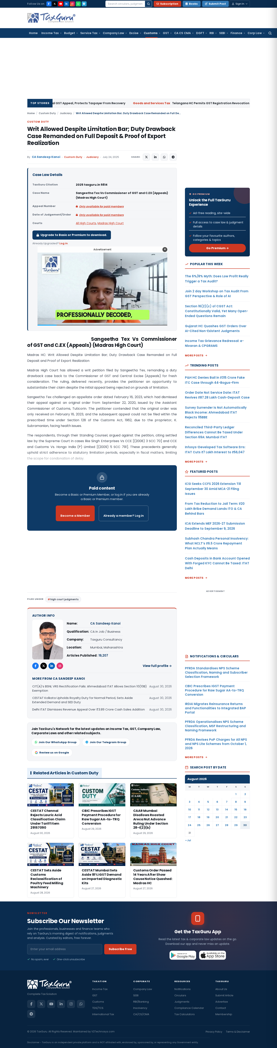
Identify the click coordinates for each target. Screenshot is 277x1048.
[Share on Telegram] (173, 157)
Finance (237, 33)
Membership (223, 1014)
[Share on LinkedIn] (155, 157)
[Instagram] (72, 3)
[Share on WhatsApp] (164, 157)
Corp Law (255, 33)
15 (235, 809)
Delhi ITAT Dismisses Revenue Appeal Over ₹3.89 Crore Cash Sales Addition (88, 709)
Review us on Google (54, 752)
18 (199, 817)
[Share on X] (146, 157)
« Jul (188, 840)
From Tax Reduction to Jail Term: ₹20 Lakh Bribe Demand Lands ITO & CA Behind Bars (215, 508)
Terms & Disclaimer (238, 1031)
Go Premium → (217, 248)
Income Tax (50, 33)
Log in (63, 243)
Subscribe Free (120, 949)
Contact (220, 1008)
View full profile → (157, 666)
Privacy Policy (214, 1031)
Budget (69, 33)
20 (217, 817)
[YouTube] (60, 3)
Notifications (182, 989)
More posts (194, 355)
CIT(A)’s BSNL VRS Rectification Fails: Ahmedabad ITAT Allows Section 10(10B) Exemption (89, 688)
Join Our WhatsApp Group (58, 742)
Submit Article (224, 995)
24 (189, 825)
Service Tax (89, 33)
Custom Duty (47, 113)
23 (245, 817)
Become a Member (75, 516)
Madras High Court (111, 223)
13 (217, 809)
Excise (133, 33)
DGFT (200, 33)
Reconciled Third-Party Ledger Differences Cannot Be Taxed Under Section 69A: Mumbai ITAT (214, 432)
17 (189, 817)
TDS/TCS (97, 1008)
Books (193, 3)
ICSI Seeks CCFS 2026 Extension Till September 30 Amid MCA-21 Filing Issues (213, 489)
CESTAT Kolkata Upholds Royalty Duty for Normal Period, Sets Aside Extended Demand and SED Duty (82, 700)
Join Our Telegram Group (108, 742)
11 (199, 809)
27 (217, 825)
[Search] (148, 4)
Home (33, 33)
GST (166, 33)
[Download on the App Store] (212, 955)
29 (236, 825)
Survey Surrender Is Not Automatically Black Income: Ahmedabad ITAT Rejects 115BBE (216, 412)
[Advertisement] (138, 68)
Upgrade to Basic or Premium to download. (74, 235)
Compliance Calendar (189, 1008)
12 (208, 809)
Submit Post (217, 3)
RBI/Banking (141, 1002)
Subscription (169, 3)
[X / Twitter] (54, 3)
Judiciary (66, 113)
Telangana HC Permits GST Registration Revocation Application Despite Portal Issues (167, 103)
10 (189, 809)
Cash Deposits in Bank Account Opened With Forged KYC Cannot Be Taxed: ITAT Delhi (217, 563)
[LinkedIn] (66, 3)
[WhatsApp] (78, 3)
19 (208, 817)
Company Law (113, 33)
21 (226, 817)
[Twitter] (43, 666)
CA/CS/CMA (141, 1014)
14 (226, 809)
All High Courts (86, 223)
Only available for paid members (101, 206)
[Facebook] (48, 3)
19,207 (103, 655)
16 (245, 809)
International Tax (103, 1014)
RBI (211, 33)
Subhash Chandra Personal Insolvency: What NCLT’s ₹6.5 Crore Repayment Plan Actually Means (216, 543)
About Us (221, 989)
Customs (151, 33)
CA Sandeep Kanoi (46, 157)
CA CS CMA (182, 33)
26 (208, 825)
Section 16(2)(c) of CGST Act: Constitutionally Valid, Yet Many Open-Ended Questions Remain (216, 311)
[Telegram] (84, 3)
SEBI (222, 33)
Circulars (180, 995)
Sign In (239, 4)
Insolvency (140, 1008)
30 (245, 825)
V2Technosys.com (103, 1031)
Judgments (181, 1002)
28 (226, 825)
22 (235, 817)
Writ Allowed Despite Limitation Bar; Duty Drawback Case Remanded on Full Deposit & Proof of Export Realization (101, 136)
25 (199, 825)
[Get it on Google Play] (183, 955)
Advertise (221, 1002)
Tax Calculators (184, 1014)
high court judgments (64, 599)
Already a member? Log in (123, 516)
